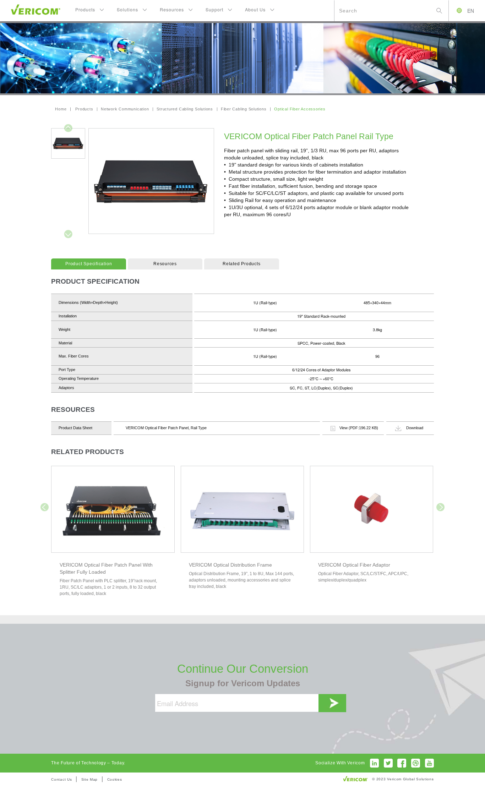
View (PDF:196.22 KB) (358, 428)
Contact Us (61, 779)
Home (60, 109)
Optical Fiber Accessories (299, 109)
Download (414, 428)
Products (84, 109)
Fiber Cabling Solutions (244, 109)
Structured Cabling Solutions (185, 109)
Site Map (89, 779)
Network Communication (125, 109)
